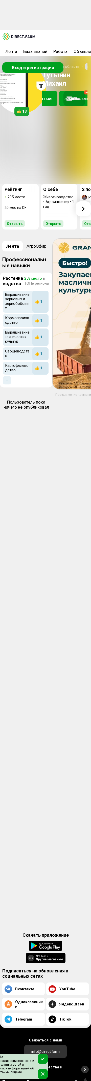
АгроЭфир (36, 246)
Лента (11, 51)
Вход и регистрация (33, 67)
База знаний (35, 51)
